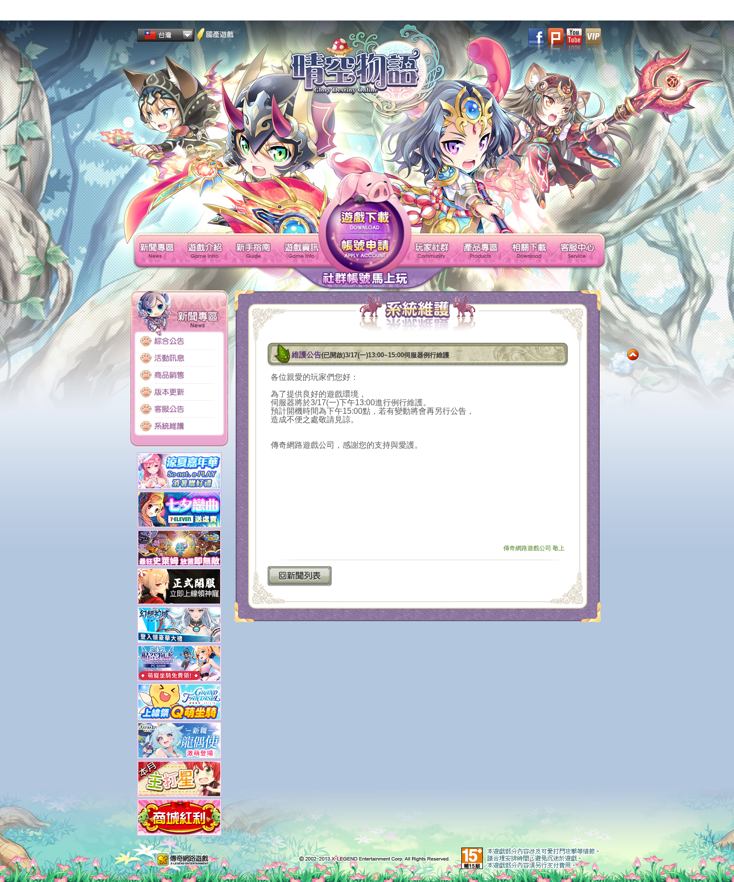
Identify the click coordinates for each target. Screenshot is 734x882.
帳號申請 (365, 247)
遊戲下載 (365, 219)
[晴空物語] (367, 71)
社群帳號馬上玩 (364, 278)
